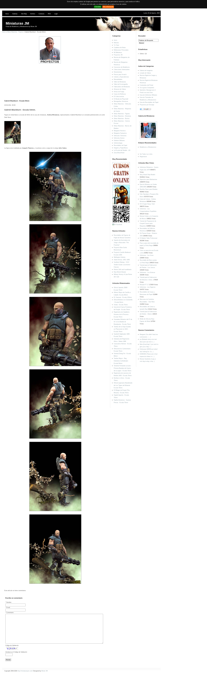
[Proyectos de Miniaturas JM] (50, 63)
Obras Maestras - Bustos (121, 118)
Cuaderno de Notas (120, 47)
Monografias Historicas (121, 101)
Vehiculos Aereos (119, 138)
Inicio (7, 14)
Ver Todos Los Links (146, 154)
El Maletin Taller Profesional (148, 238)
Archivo (32, 14)
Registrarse (143, 156)
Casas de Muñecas (120, 94)
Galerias (14, 14)
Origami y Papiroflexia (121, 148)
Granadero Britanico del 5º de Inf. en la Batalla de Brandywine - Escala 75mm (123, 322)
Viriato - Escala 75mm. (121, 304)
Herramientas (118, 72)
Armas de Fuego (119, 91)
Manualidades (118, 79)
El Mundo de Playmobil (121, 99)
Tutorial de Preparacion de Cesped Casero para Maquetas (148, 223)
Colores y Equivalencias (121, 77)
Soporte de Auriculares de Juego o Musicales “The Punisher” (122, 242)
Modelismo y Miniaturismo (148, 147)
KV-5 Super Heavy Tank (147, 204)
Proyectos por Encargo (147, 104)
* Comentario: (9, 612)
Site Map (24, 14)
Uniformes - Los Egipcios (147, 287)
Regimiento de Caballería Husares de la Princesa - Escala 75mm (121, 314)
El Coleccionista (119, 96)
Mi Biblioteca (118, 52)
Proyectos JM (118, 55)
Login (56, 14)
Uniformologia (118, 143)
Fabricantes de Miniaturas (122, 86)
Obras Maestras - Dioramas (122, 116)
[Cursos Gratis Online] (121, 183)
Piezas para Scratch (120, 74)
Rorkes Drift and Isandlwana (122, 269)
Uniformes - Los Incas (147, 255)
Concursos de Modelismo (122, 67)
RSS (49, 14)
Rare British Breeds (120, 272)
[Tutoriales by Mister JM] (121, 204)
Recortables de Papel (120, 145)
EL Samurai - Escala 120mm (123, 297)
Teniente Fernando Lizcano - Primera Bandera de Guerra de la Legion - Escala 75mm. (123, 368)
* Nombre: (8, 602)
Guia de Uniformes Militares (148, 95)
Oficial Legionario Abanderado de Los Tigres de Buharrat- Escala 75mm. (123, 385)
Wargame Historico (120, 130)
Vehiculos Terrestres (120, 135)
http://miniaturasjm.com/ (25, 671)
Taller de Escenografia (121, 84)
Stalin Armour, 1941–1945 (122, 259)
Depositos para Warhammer (148, 179)
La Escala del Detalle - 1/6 (122, 150)
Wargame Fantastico (120, 133)
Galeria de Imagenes (146, 70)
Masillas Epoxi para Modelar (148, 189)
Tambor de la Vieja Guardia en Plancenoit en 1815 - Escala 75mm (122, 329)
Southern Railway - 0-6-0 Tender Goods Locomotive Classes (122, 264)
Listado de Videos (145, 73)
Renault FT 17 (144, 284)
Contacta (41, 14)
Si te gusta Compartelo (147, 87)
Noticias (116, 42)
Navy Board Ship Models (147, 174)
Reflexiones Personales (121, 50)
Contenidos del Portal (146, 85)
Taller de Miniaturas (120, 82)
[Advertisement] (54, 78)
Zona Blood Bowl (119, 152)
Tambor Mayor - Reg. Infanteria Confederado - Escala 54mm (121, 361)
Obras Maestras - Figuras (15, 32)
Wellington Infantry (119, 257)
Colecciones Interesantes (122, 69)
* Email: (7, 607)
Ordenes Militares (119, 140)
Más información (108, 7)
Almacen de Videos (120, 89)
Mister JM (44, 671)
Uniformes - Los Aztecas (147, 272)
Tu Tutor (116, 45)
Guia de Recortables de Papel (149, 102)
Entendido (98, 7)
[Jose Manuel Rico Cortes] (117, 224)
